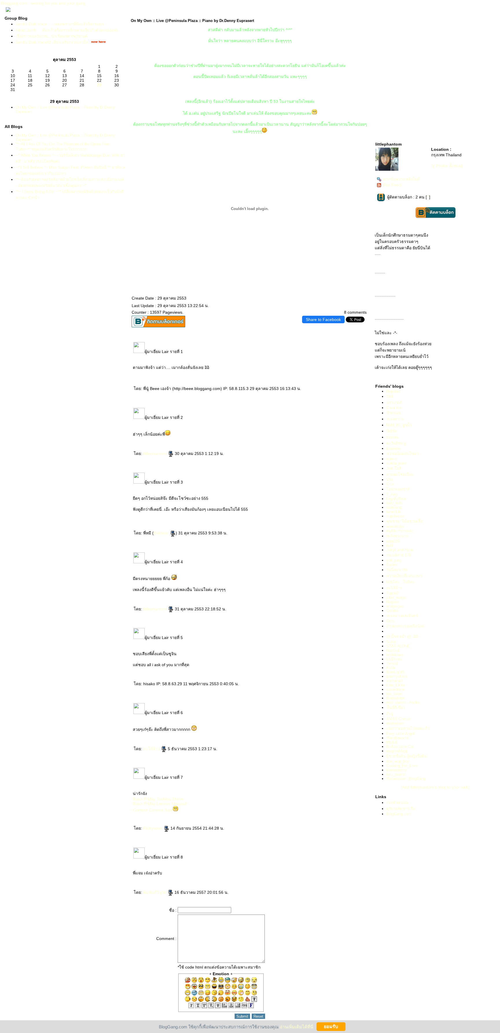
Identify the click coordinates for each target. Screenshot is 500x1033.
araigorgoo (395, 606)
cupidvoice (395, 516)
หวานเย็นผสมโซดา (402, 454)
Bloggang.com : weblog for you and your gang (43, 3)
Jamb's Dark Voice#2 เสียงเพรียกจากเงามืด (52, 42)
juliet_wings (396, 597)
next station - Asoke (403, 702)
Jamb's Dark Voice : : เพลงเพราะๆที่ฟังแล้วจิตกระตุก (60, 24)
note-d (391, 459)
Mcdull (391, 742)
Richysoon (153, 828)
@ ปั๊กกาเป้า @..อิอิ (402, 636)
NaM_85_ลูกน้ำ (398, 425)
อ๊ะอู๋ (389, 713)
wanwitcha (395, 526)
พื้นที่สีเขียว (395, 707)
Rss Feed (392, 185)
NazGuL (393, 650)
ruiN (389, 545)
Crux (390, 484)
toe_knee (394, 694)
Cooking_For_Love (402, 765)
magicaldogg (396, 751)
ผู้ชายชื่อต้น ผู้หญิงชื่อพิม (406, 756)
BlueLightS (395, 672)
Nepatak (393, 391)
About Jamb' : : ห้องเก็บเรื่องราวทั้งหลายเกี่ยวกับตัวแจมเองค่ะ (67, 30)
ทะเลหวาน (395, 419)
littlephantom (155, 453)
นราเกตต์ (394, 402)
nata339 (393, 541)
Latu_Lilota (395, 685)
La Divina (394, 659)
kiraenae (393, 448)
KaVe (390, 668)
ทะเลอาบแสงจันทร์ (402, 616)
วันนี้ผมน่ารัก (396, 570)
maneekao (395, 723)
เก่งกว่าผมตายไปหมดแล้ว (407, 728)
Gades (391, 564)
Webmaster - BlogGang (405, 778)
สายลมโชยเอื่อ (399, 474)
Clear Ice (393, 408)
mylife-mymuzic (399, 531)
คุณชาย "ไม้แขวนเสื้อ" (405, 521)
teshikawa (394, 655)
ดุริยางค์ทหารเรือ (400, 809)
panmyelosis (396, 676)
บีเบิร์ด (391, 431)
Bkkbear (162, 533)
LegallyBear (396, 499)
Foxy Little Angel (400, 733)
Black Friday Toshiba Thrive (158, 799)
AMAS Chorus (398, 719)
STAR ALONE (398, 646)
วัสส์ (389, 396)
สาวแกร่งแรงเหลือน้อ (405, 626)
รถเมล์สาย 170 (398, 555)
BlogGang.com (398, 814)
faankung (394, 507)
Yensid (392, 663)
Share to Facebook (323, 319)
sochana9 (394, 681)
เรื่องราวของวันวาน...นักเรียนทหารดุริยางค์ (51, 36)
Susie (391, 642)
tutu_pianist (396, 774)
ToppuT (392, 593)
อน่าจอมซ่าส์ (397, 489)
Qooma (392, 610)
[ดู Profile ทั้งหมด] (446, 166)
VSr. (390, 480)
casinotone (395, 689)
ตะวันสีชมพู (396, 443)
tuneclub (393, 512)
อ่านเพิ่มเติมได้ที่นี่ (296, 1026)
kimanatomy (396, 770)
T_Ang (391, 494)
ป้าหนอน (393, 413)
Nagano (392, 602)
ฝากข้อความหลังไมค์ (401, 179)
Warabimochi (397, 738)
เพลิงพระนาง (397, 536)
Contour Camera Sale (153, 810)
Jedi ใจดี (393, 468)
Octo (390, 621)
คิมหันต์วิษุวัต (155, 892)
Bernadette (395, 698)
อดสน (392, 437)
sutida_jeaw (396, 463)
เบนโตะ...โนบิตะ (400, 582)
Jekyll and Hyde (399, 550)
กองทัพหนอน (397, 802)
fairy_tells (394, 503)
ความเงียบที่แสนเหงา (404, 576)
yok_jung (393, 560)
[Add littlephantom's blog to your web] (435, 787)
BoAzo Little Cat (400, 746)
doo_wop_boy (397, 761)
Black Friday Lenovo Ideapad (159, 803)
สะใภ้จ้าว (152, 748)
